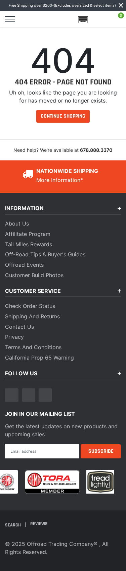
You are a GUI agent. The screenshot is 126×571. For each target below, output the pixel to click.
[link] (11, 395)
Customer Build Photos (34, 275)
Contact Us (19, 326)
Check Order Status (30, 306)
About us (17, 223)
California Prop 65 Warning (39, 357)
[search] (28, 19)
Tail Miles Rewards (28, 244)
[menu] (10, 19)
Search (13, 525)
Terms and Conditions (33, 347)
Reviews (39, 524)
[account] (100, 19)
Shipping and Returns (32, 316)
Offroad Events (24, 264)
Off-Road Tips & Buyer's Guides (45, 254)
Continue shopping (63, 116)
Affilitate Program (27, 234)
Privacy (14, 336)
